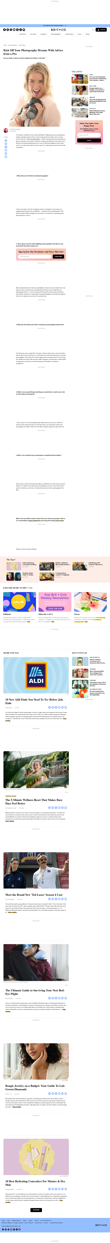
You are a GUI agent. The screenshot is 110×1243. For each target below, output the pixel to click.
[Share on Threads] (6, 153)
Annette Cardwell (15, 129)
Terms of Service (28, 1222)
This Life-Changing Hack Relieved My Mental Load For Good (97, 101)
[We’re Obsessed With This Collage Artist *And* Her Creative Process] (80, 673)
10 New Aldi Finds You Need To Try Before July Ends (34, 701)
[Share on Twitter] (6, 147)
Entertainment (55, 34)
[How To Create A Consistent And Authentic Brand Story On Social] (80, 661)
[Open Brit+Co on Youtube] (11, 1229)
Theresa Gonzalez (11, 808)
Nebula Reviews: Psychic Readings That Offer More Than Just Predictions (97, 112)
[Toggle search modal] (93, 29)
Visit (28, 622)
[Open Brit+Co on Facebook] (3, 1229)
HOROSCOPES (69, 34)
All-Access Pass (100, 617)
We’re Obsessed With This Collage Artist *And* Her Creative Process (97, 673)
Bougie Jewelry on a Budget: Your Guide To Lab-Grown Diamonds (96, 90)
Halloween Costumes (95, 689)
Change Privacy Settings (56, 1222)
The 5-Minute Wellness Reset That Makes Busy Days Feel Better (34, 801)
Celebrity (43, 34)
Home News (22, 45)
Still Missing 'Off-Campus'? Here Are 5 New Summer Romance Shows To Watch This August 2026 (95, 564)
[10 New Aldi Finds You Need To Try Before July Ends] (36, 675)
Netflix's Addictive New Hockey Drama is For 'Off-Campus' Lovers (62, 564)
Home (5, 45)
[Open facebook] (4, 29)
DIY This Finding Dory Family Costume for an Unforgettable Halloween (97, 693)
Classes (77, 614)
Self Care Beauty (12, 45)
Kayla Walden (10, 1189)
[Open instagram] (11, 29)
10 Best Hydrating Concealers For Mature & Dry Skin (29, 564)
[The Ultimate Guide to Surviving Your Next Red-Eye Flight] (36, 962)
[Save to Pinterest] (6, 143)
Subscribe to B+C (46, 614)
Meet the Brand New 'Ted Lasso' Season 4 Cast (33, 894)
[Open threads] (17, 29)
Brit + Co (9, 1094)
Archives (46, 1222)
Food (79, 34)
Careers (30, 1220)
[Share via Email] (6, 150)
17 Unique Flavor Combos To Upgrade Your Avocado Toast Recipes (62, 574)
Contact (36, 1220)
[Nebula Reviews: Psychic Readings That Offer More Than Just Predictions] (80, 113)
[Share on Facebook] (6, 140)
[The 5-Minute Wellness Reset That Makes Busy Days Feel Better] (36, 769)
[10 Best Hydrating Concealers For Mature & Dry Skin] (13, 566)
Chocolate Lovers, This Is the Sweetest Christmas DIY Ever (98, 684)
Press (8, 1220)
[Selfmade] (19, 602)
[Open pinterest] (7, 29)
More (87, 34)
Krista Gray (10, 998)
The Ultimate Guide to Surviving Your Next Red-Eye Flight (35, 992)
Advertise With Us (16, 1220)
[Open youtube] (14, 29)
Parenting (92, 97)
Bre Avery (9, 707)
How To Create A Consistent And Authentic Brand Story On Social (97, 661)
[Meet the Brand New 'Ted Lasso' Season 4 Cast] (36, 870)
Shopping (22, 34)
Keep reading (9, 821)
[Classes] (90, 602)
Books (91, 74)
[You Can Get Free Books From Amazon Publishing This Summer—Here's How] (80, 79)
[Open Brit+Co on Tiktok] (17, 1229)
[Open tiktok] (20, 29)
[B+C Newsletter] (55, 602)
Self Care (33, 34)
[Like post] (6, 156)
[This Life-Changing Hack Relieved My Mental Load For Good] (80, 101)
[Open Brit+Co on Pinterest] (6, 1229)
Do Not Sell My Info (46, 1220)
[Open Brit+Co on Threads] (14, 1229)
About (3, 1220)
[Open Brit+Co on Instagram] (8, 1229)
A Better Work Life (95, 657)
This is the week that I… (34, 139)
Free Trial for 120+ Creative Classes (53, 25)
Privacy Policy (38, 1222)
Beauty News (92, 86)
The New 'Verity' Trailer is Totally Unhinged (27, 574)
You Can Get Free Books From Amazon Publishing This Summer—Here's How (97, 78)
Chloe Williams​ (10, 899)
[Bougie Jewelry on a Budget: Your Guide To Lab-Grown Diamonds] (80, 90)
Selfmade (7, 614)
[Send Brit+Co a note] (24, 29)
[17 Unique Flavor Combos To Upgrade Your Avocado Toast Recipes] (46, 576)
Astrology (92, 108)
